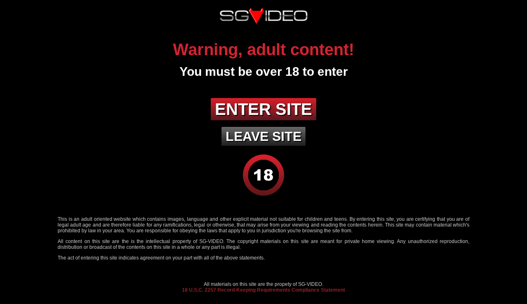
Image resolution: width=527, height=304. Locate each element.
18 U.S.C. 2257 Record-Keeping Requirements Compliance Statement (263, 290)
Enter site (263, 109)
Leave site (263, 136)
